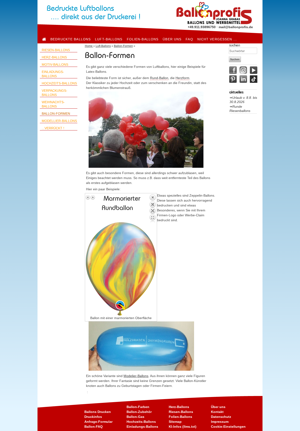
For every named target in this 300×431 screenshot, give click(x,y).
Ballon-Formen (56, 113)
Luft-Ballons (108, 39)
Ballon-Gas (135, 417)
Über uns (172, 39)
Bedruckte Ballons (70, 39)
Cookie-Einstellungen (228, 426)
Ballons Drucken (97, 412)
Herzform (182, 78)
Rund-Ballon (159, 78)
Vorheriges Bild (88, 197)
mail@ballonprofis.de (236, 27)
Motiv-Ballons (55, 64)
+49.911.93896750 (202, 27)
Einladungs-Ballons (142, 426)
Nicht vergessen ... (217, 39)
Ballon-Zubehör (139, 412)
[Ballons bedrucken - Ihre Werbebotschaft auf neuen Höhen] (44, 39)
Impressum (220, 421)
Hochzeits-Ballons (59, 83)
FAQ (189, 39)
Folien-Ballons (143, 39)
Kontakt (217, 412)
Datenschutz (221, 417)
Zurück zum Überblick (152, 208)
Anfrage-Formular (98, 421)
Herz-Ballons (54, 57)
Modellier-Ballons (59, 121)
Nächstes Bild (92, 197)
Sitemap (175, 421)
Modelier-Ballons (136, 376)
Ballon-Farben (138, 407)
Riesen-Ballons (56, 50)
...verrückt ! (53, 128)
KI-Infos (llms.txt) (182, 426)
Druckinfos (93, 417)
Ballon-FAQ (93, 426)
